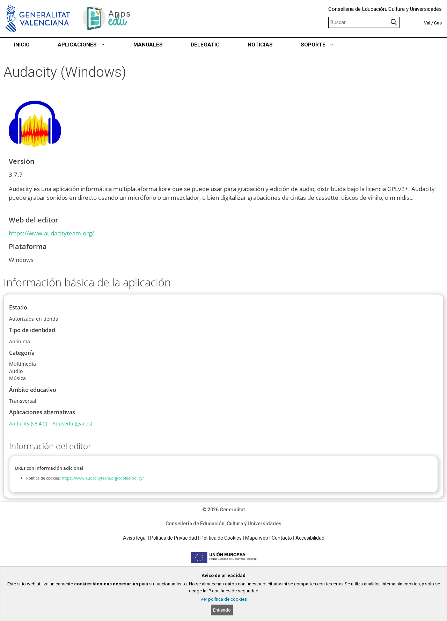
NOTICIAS (260, 45)
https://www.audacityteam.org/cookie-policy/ (103, 478)
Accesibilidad (309, 538)
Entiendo (222, 610)
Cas (438, 22)
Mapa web (256, 538)
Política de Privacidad (173, 538)
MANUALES (148, 45)
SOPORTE (313, 45)
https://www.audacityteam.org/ (51, 233)
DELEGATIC (205, 45)
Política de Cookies (221, 538)
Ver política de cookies (223, 599)
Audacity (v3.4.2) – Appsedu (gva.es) (50, 423)
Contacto (282, 538)
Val (427, 22)
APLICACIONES (77, 45)
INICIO (22, 45)
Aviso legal (135, 538)
